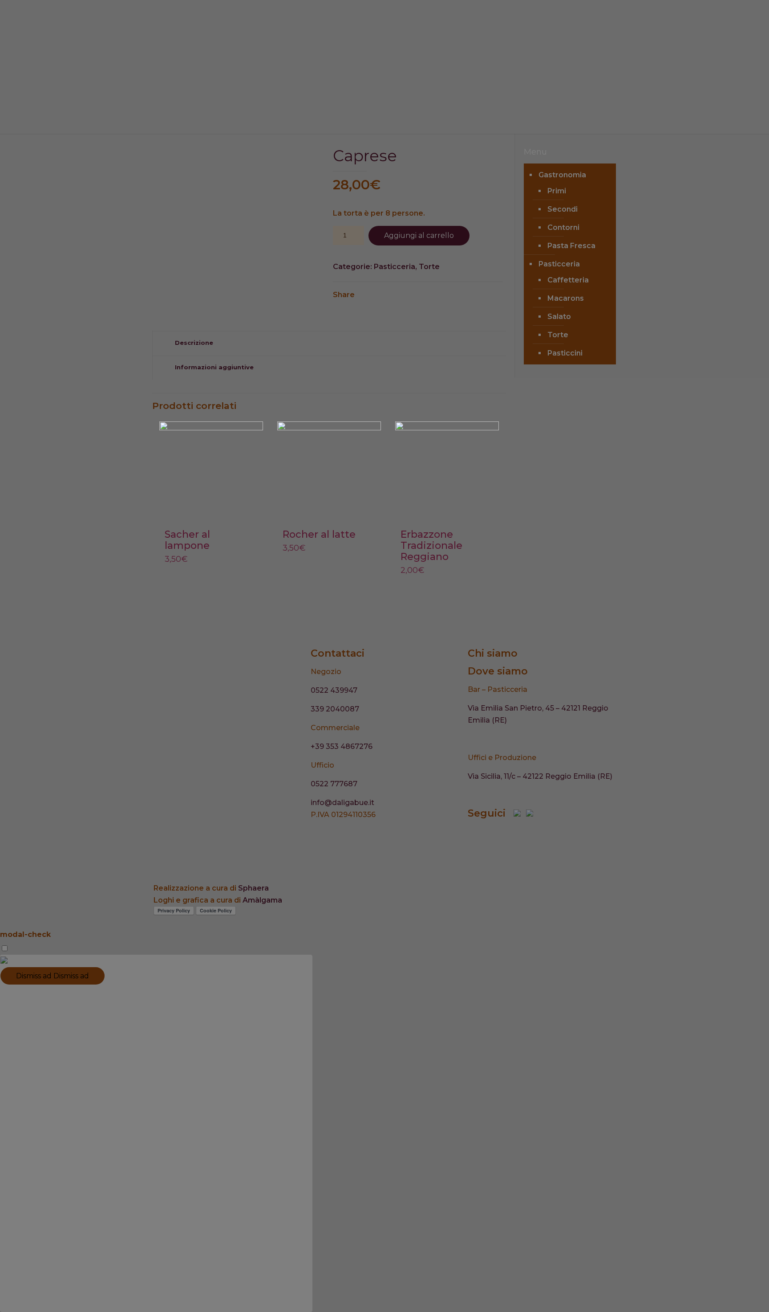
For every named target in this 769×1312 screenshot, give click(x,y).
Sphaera (253, 888)
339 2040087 (335, 709)
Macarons (565, 298)
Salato (559, 316)
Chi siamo (493, 653)
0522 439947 (334, 690)
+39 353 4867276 (341, 746)
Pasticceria (394, 266)
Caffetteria (568, 280)
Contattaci (337, 653)
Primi (556, 191)
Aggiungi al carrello (419, 235)
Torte (429, 266)
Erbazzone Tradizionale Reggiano (431, 545)
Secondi (562, 209)
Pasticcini (565, 353)
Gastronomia (562, 175)
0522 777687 (334, 784)
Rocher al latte (319, 534)
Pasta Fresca (571, 245)
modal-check (25, 934)
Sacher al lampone (187, 540)
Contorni (563, 227)
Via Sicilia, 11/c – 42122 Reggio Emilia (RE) (540, 776)
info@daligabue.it (342, 802)
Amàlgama (262, 900)
